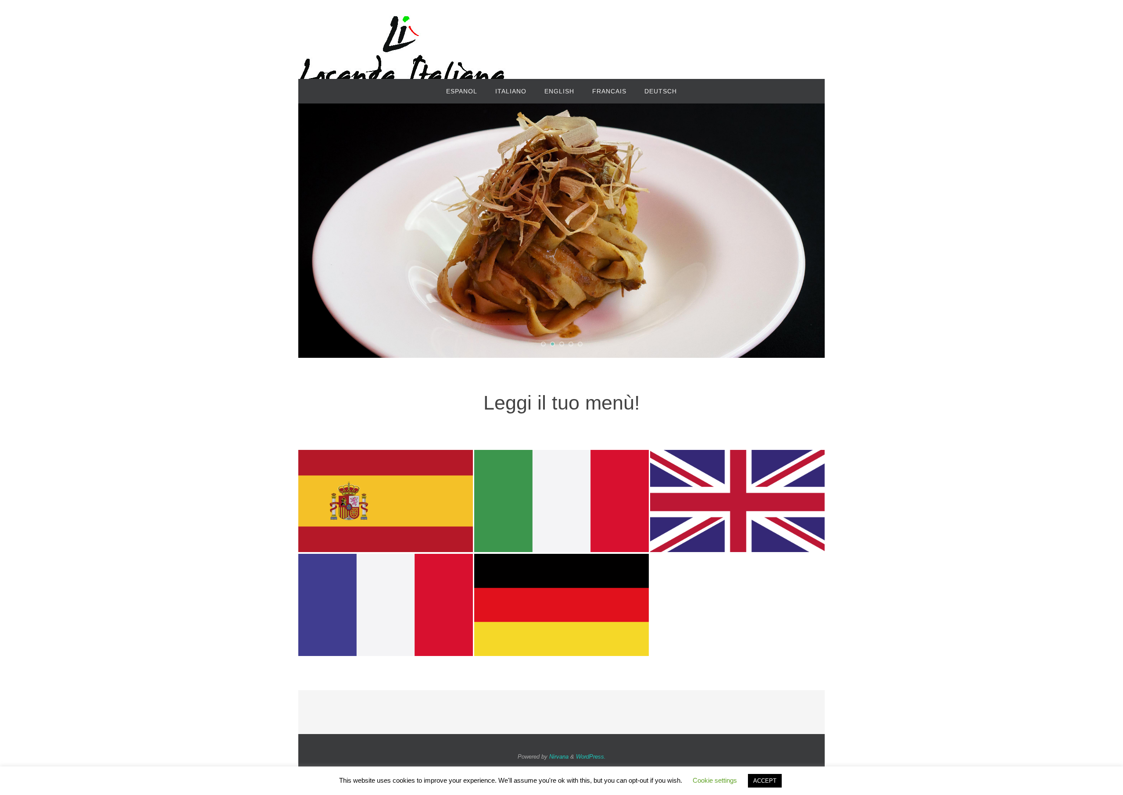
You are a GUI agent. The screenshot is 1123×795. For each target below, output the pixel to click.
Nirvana (559, 756)
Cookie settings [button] (715, 780)
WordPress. (591, 756)
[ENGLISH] (737, 497)
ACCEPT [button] (764, 780)
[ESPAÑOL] (385, 497)
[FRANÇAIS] (385, 601)
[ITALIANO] (561, 497)
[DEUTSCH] (561, 601)
